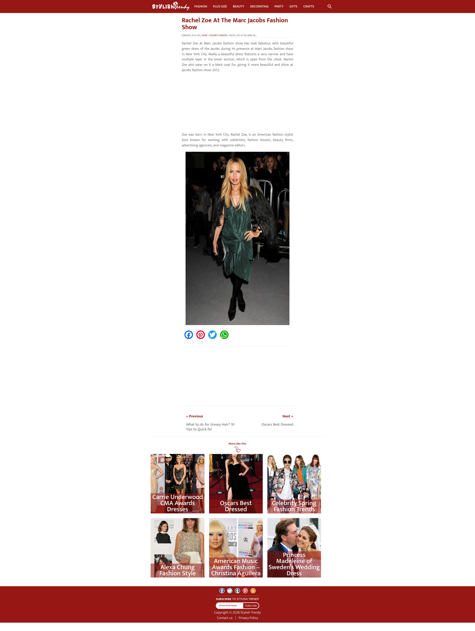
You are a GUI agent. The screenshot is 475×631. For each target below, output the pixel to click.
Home (204, 35)
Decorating (259, 6)
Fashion (200, 6)
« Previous (194, 416)
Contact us (225, 618)
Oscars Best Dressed (277, 424)
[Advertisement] (237, 103)
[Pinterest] (245, 590)
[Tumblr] (237, 590)
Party (278, 6)
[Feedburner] (253, 590)
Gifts (293, 6)
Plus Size (220, 6)
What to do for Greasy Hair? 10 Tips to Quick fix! (210, 426)
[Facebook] (222, 590)
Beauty (238, 6)
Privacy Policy (248, 618)
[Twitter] (229, 590)
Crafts (308, 6)
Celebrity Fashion (218, 35)
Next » (288, 416)
